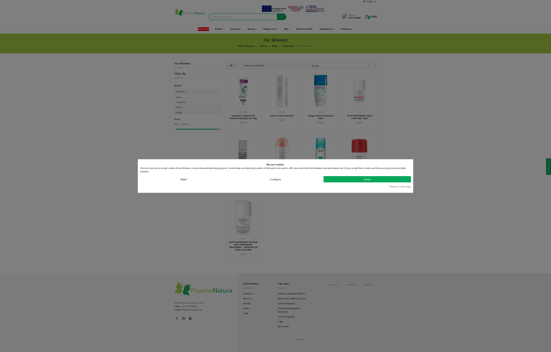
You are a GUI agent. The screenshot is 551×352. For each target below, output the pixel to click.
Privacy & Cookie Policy (400, 186)
